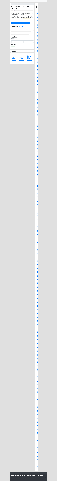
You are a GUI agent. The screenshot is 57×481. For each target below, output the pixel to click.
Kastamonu (37, 288)
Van (37, 452)
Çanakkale (37, 114)
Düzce (37, 143)
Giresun (37, 183)
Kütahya (37, 335)
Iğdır (37, 214)
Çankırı (37, 121)
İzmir (37, 259)
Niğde (37, 368)
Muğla (37, 355)
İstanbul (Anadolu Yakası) (37, 231)
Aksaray (37, 30)
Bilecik (37, 87)
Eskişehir (37, 169)
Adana (37, 12)
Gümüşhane (37, 189)
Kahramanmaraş (37, 266)
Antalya (37, 45)
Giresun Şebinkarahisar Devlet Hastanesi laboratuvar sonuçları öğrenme (21, 31)
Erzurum (37, 163)
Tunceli (37, 435)
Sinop (37, 406)
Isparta (37, 218)
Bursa (37, 109)
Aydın (37, 60)
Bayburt (37, 81)
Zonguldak (37, 466)
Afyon (37, 22)
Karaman (37, 279)
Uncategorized (37, 443)
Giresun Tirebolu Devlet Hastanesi (21, 57)
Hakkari (37, 196)
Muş (37, 358)
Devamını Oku (13, 60)
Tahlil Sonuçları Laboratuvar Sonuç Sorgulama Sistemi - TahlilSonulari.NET (27, 475)
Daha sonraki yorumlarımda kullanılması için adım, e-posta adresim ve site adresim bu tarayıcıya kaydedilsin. (22, 44)
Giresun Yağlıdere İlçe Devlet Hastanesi (14, 57)
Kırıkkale (37, 305)
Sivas (37, 410)
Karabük (37, 274)
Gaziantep (37, 176)
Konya (37, 331)
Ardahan (37, 50)
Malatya (37, 341)
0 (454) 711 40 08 (20, 26)
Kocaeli (37, 326)
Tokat (37, 425)
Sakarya (37, 385)
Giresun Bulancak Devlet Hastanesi (29, 57)
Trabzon (37, 429)
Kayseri (37, 295)
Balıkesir (37, 65)
